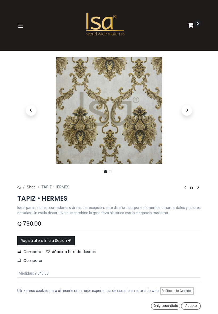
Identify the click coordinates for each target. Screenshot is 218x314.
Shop (31, 187)
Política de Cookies (177, 290)
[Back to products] (191, 187)
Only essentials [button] (165, 305)
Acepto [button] (191, 305)
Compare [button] (32, 251)
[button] (31, 110)
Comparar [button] (33, 260)
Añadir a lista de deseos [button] (74, 251)
